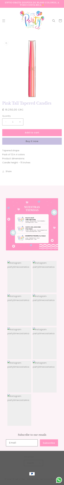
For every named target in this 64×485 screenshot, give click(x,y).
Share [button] (9, 171)
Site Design (32, 479)
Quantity (6, 116)
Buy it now (32, 141)
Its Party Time (18, 479)
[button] (3, 20)
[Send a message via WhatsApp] (59, 480)
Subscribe (49, 442)
